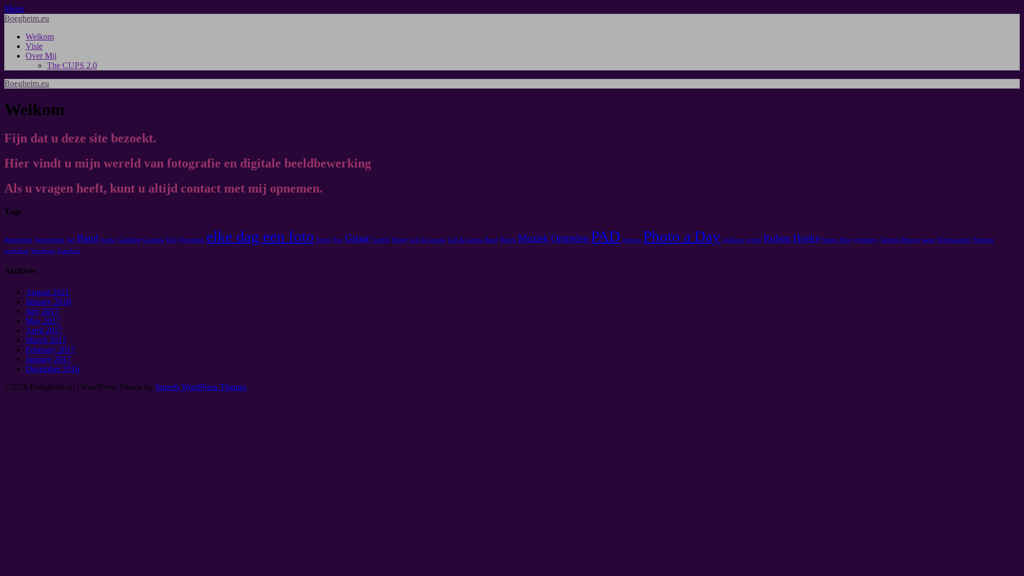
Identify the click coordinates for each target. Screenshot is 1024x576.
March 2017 (46, 340)
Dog (171, 240)
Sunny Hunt (837, 240)
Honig (399, 240)
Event (323, 240)
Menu (14, 8)
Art (71, 240)
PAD (605, 236)
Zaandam (68, 251)
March (508, 240)
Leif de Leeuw (427, 240)
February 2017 (50, 349)
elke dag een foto (260, 236)
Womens (983, 240)
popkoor (733, 240)
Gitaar (357, 238)
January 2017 (48, 359)
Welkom (40, 36)
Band (88, 238)
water (928, 240)
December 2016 (52, 368)
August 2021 (47, 292)
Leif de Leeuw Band (472, 240)
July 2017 (42, 311)
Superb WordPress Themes (200, 386)
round (753, 240)
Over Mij (41, 55)
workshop (16, 251)
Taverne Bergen (900, 240)
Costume (153, 240)
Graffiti (381, 240)
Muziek (533, 238)
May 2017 (43, 320)
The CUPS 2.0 (72, 65)
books (108, 240)
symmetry (866, 240)
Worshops (43, 251)
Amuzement (50, 240)
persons (631, 240)
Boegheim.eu (26, 18)
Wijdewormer (954, 240)
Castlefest (129, 240)
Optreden (570, 238)
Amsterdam (18, 240)
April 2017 (44, 330)
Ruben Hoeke (791, 238)
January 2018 (48, 301)
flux (338, 240)
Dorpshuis (191, 240)
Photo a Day (682, 236)
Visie (34, 46)
